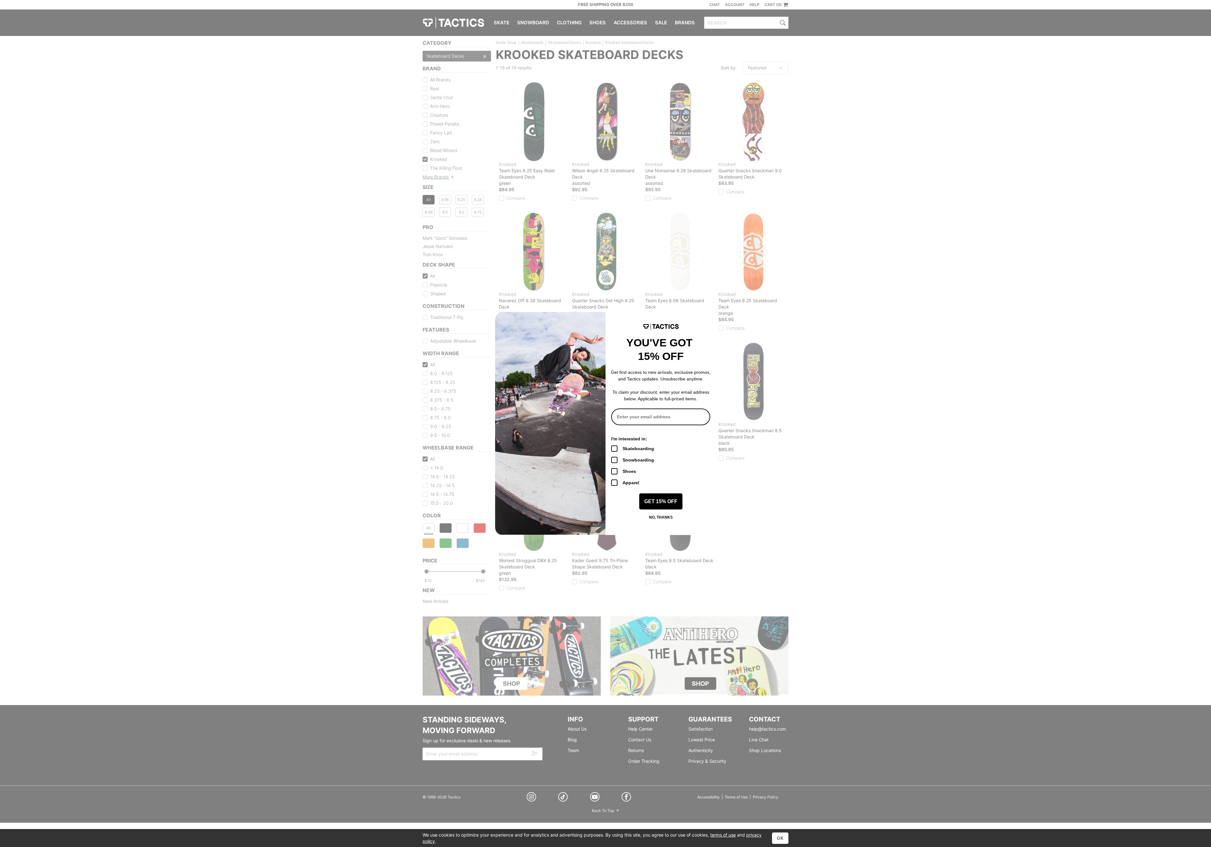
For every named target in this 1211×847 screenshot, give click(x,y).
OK (780, 838)
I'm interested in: (629, 438)
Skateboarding (638, 448)
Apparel (631, 482)
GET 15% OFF (660, 501)
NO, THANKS (661, 517)
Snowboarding (638, 459)
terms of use (723, 835)
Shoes (629, 471)
